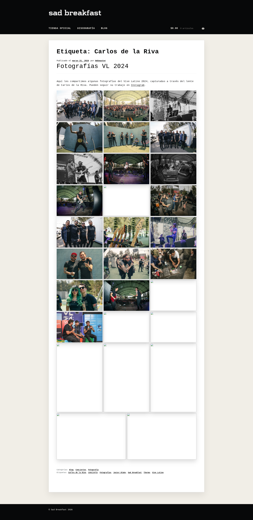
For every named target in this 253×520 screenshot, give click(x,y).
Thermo (147, 473)
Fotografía (93, 470)
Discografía (86, 28)
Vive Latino (158, 473)
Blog (104, 28)
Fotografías (105, 473)
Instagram (137, 85)
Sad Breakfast (135, 473)
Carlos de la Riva (77, 473)
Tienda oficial (60, 28)
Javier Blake (119, 473)
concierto (93, 473)
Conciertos (81, 470)
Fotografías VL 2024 (93, 66)
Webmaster (100, 60)
